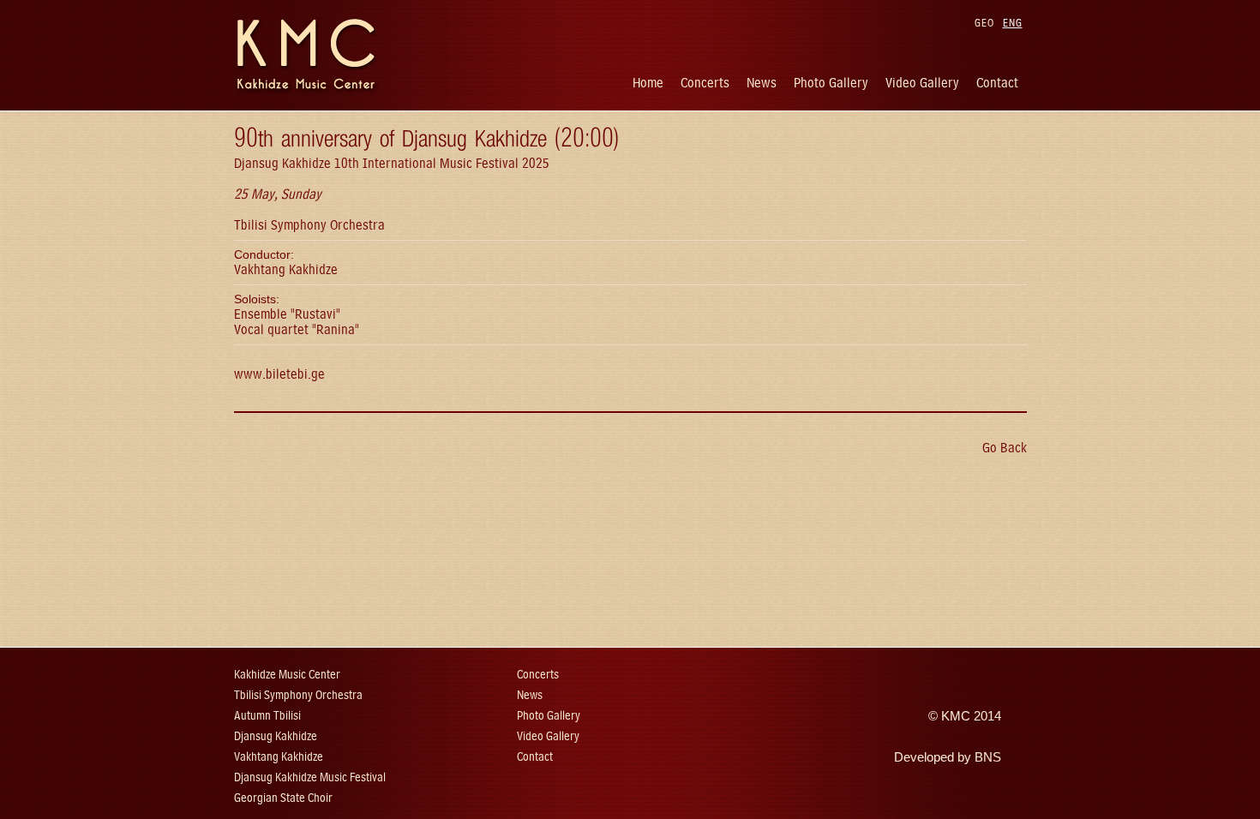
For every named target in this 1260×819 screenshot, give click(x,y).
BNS (988, 757)
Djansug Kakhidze (275, 736)
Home (648, 83)
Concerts (705, 83)
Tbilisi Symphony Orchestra (298, 695)
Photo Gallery (831, 83)
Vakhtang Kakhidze (278, 757)
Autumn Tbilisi (267, 715)
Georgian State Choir (283, 798)
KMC (955, 716)
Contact (997, 83)
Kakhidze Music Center (287, 674)
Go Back (1004, 447)
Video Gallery (922, 83)
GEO (984, 22)
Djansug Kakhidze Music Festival (310, 777)
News (762, 83)
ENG (1013, 22)
